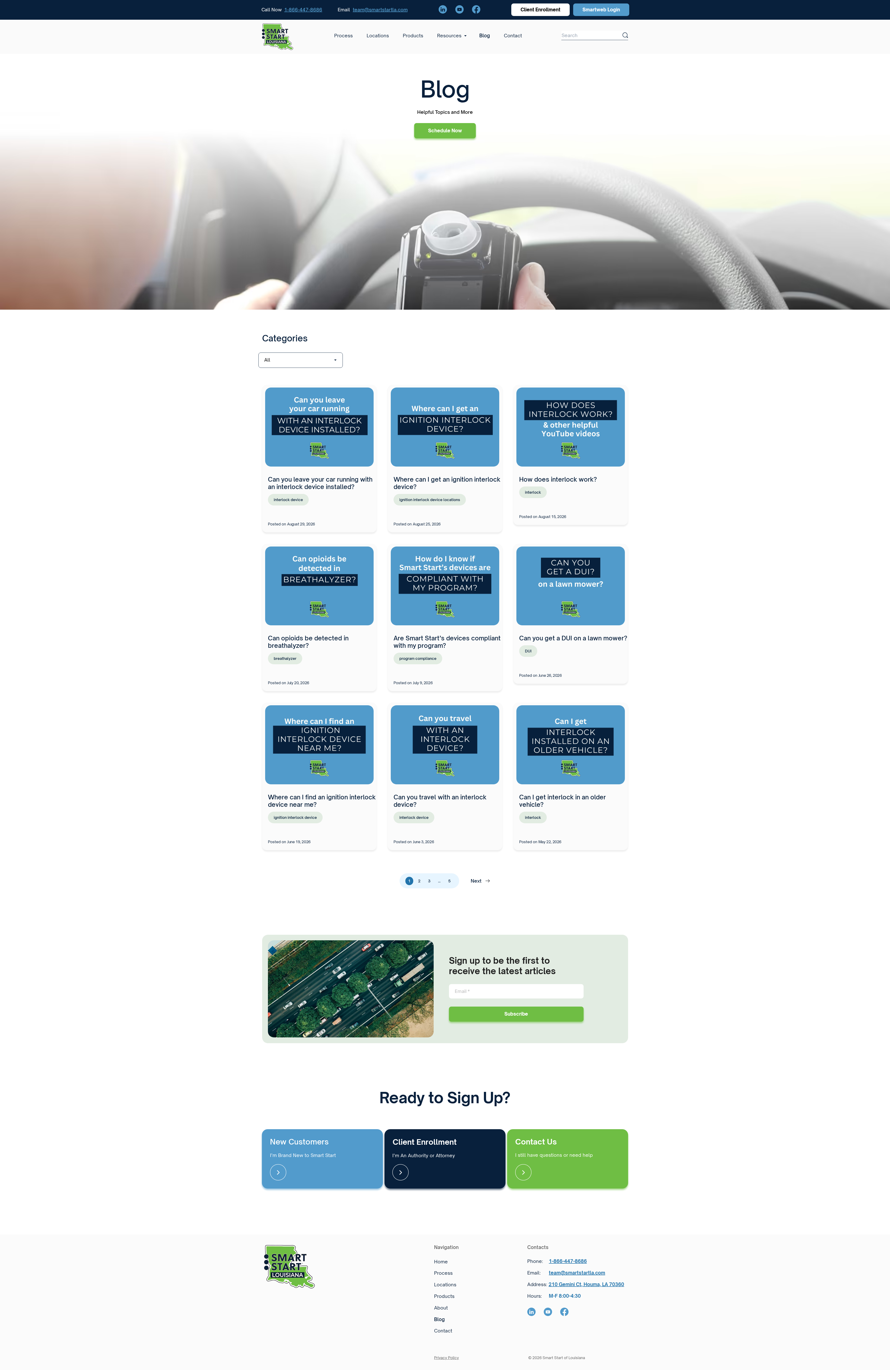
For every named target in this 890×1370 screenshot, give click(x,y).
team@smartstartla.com (380, 10)
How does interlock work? (558, 479)
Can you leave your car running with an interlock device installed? (320, 483)
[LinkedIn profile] (443, 9)
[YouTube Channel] (459, 9)
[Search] (625, 35)
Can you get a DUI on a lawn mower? (573, 638)
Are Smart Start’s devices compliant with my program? (447, 641)
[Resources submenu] (464, 35)
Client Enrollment (540, 10)
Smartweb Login (601, 10)
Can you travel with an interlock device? (440, 800)
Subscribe (516, 1014)
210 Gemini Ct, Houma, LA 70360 (586, 1284)
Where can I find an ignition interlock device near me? (322, 800)
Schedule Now (445, 131)
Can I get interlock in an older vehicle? (562, 800)
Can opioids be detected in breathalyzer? (308, 641)
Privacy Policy (446, 1357)
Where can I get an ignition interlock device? (447, 483)
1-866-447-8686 (303, 10)
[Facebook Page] (476, 9)
